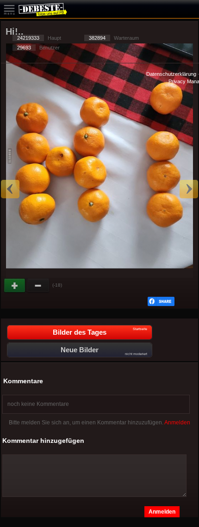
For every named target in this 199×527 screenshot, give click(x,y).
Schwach (38, 285)
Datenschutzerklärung (171, 74)
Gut (15, 285)
